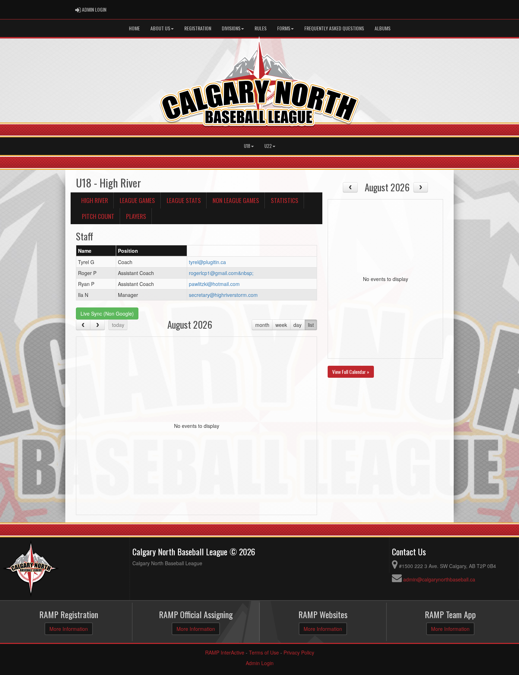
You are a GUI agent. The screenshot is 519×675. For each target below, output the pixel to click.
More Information (68, 628)
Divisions (231, 28)
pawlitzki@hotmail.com (214, 283)
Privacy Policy (299, 652)
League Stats (184, 200)
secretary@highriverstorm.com (223, 294)
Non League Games (236, 200)
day (297, 324)
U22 (268, 146)
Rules (261, 28)
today (118, 324)
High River (94, 200)
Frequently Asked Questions (334, 28)
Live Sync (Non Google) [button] (107, 313)
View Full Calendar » (350, 371)
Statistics (284, 200)
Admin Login (260, 663)
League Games (137, 200)
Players (136, 216)
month (262, 324)
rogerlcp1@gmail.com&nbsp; (221, 272)
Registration (197, 28)
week (281, 324)
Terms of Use (264, 652)
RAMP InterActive (224, 652)
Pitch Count (98, 216)
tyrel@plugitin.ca (207, 261)
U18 (247, 146)
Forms (283, 28)
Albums (382, 28)
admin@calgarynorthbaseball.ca (439, 579)
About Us (160, 28)
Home (134, 28)
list (311, 324)
